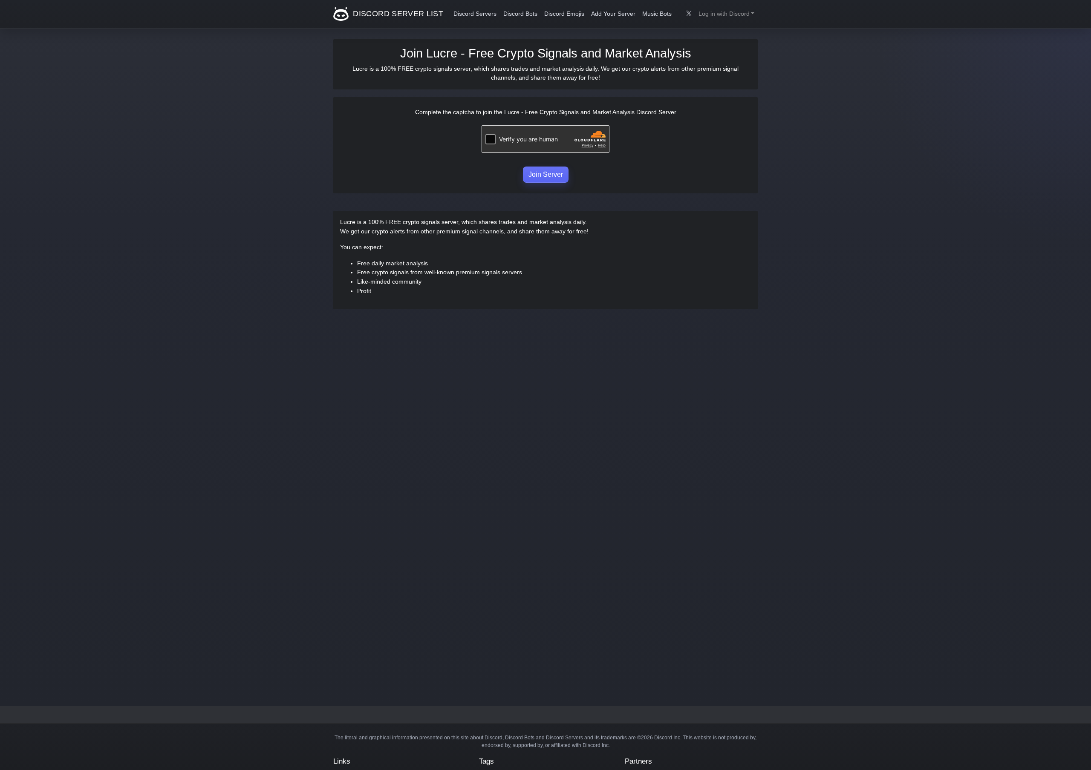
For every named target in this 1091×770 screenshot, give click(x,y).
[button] (726, 14)
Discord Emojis (564, 14)
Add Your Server (613, 14)
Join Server (545, 174)
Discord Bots (520, 14)
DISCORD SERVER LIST (397, 13)
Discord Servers (474, 14)
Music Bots (657, 14)
